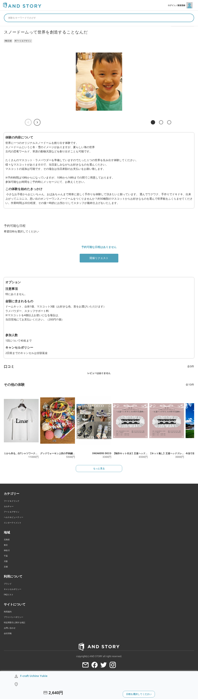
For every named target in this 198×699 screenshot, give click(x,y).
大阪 (6, 561)
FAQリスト (8, 594)
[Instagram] (113, 665)
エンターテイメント (12, 522)
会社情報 (8, 633)
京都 (6, 566)
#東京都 (8, 40)
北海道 (7, 539)
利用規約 (8, 611)
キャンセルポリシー (12, 589)
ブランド (8, 583)
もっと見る (99, 468)
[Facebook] (94, 665)
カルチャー (9, 506)
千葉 (6, 555)
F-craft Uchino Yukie (33, 676)
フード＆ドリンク (11, 501)
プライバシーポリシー (13, 617)
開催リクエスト (99, 258)
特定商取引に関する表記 (14, 622)
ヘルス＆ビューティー (13, 517)
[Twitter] (104, 665)
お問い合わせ (9, 628)
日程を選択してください (139, 694)
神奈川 (7, 550)
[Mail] (85, 665)
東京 (6, 545)
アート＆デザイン (11, 511)
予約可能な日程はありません (99, 247)
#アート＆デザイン (23, 40)
